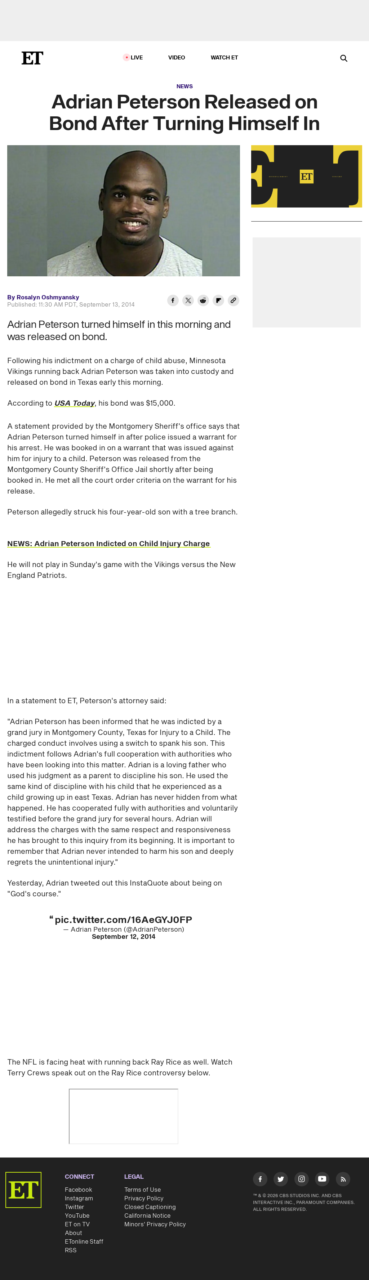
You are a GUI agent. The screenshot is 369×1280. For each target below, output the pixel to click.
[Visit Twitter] (281, 1180)
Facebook (78, 1190)
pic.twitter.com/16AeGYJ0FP (123, 920)
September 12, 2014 (124, 937)
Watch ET (225, 58)
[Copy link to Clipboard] (233, 301)
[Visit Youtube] (322, 1179)
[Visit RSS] (343, 1180)
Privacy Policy (144, 1198)
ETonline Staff (84, 1241)
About (73, 1233)
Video (177, 58)
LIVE (137, 58)
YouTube (77, 1216)
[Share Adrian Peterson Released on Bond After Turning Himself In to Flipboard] (218, 301)
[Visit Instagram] (301, 1180)
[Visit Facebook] (260, 1180)
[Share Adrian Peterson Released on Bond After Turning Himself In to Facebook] (172, 301)
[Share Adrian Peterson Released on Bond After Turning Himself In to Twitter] (188, 301)
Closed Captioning (150, 1207)
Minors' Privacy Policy (155, 1224)
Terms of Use (142, 1190)
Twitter (74, 1207)
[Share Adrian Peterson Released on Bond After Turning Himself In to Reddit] (203, 301)
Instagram (79, 1198)
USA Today (74, 403)
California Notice (147, 1216)
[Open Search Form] (343, 58)
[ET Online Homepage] (32, 58)
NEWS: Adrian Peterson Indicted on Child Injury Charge (109, 544)
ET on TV (77, 1224)
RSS (71, 1250)
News (185, 86)
